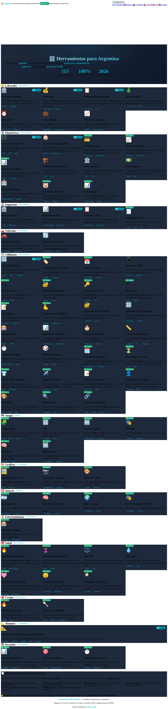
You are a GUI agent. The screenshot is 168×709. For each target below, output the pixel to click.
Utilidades (36, 3)
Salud (56, 3)
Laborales (14, 3)
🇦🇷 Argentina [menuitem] (117, 5)
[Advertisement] (84, 24)
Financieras (22, 3)
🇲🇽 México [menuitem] (127, 5)
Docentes (65, 3)
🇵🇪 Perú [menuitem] (154, 5)
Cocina (60, 3)
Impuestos (29, 3)
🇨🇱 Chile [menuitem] (147, 5)
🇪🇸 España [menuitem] (162, 5)
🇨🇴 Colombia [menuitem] (138, 5)
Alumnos (44, 3)
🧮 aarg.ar (6, 3)
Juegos (51, 3)
